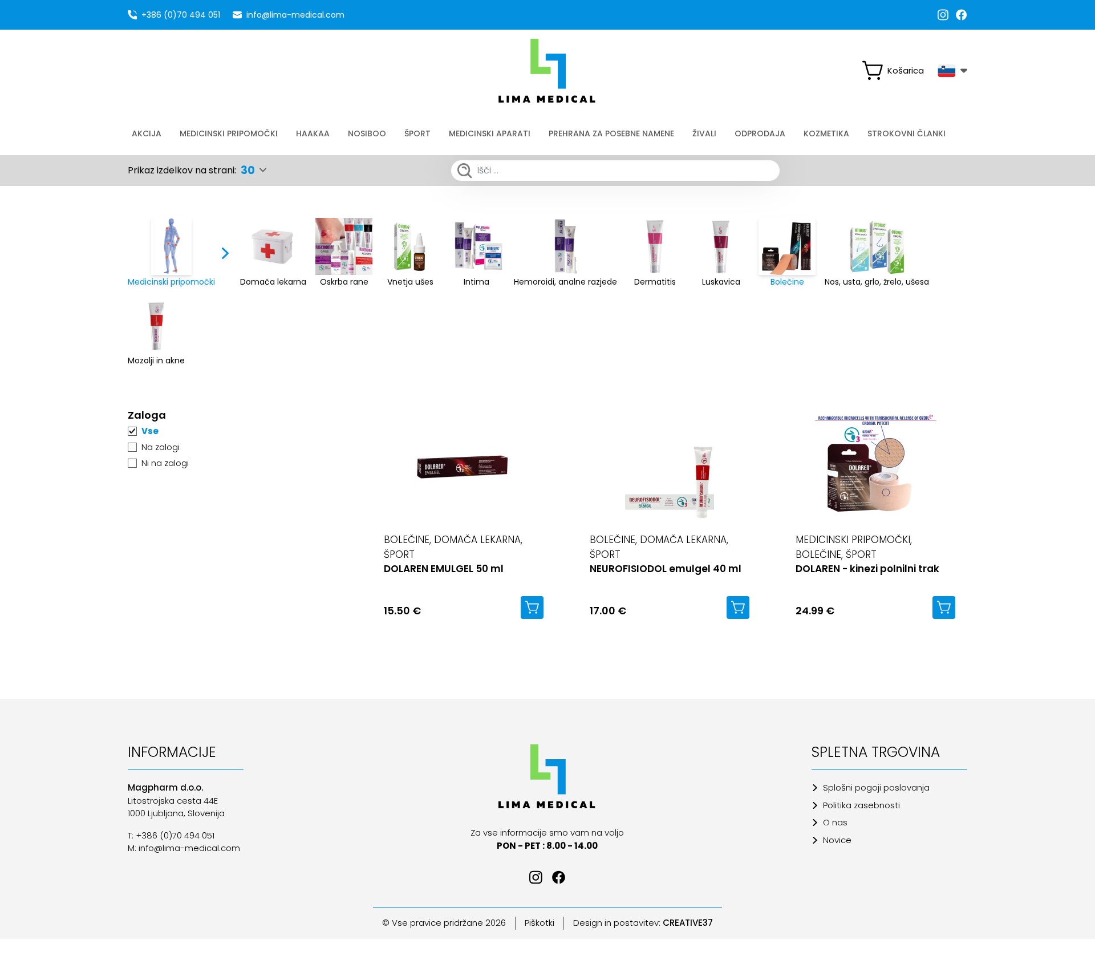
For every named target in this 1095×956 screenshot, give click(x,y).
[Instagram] (943, 15)
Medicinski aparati (489, 133)
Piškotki (539, 923)
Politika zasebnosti (861, 805)
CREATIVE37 (688, 923)
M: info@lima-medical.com (184, 848)
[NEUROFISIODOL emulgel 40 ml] (669, 467)
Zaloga (147, 415)
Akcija (146, 133)
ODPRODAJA (760, 133)
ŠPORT (417, 133)
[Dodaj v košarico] (532, 607)
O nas (835, 822)
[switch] (897, 70)
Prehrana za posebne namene (611, 133)
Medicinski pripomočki (229, 133)
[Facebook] (961, 15)
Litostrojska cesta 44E (173, 801)
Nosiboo (367, 133)
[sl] (952, 71)
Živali (704, 133)
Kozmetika (826, 133)
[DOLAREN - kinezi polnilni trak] (875, 467)
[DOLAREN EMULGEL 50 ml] (464, 467)
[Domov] (548, 776)
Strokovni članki (906, 133)
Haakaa (313, 133)
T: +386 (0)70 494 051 (171, 835)
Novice (837, 840)
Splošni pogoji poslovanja (876, 787)
